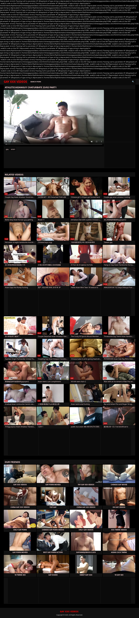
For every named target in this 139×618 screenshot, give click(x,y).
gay (7, 149)
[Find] (133, 81)
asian (13, 149)
